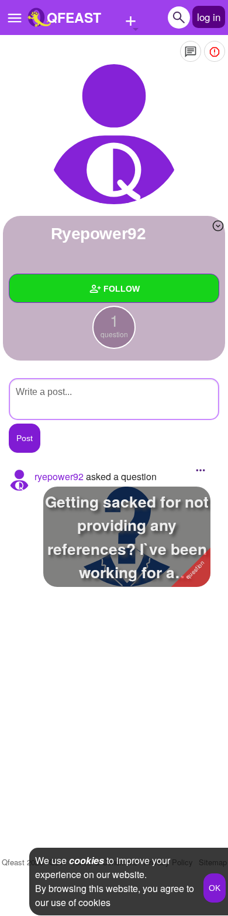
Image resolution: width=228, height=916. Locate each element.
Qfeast (22, 862)
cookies (86, 860)
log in (208, 16)
